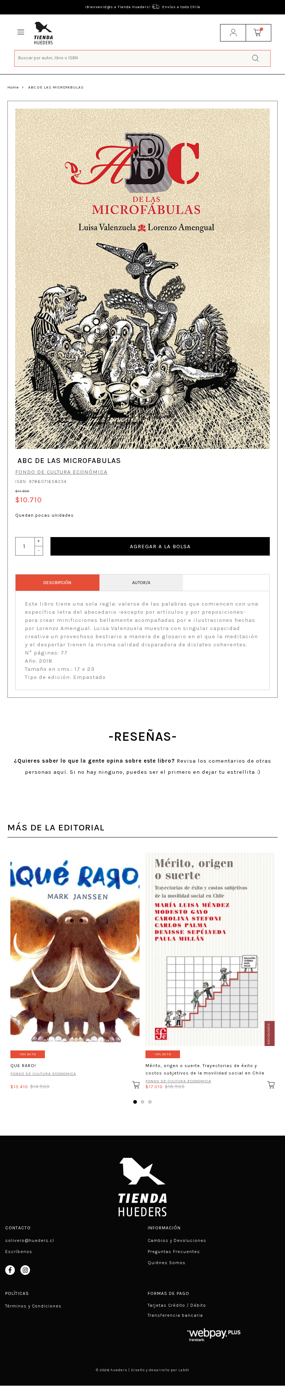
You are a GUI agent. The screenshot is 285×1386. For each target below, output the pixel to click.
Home (13, 87)
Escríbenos (18, 1251)
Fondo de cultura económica (61, 472)
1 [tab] (135, 1102)
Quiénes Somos (167, 1262)
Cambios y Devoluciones (177, 1240)
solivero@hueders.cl (29, 1240)
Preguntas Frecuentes (174, 1251)
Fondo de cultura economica (43, 1073)
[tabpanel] (74, 969)
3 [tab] (150, 1102)
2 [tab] (142, 1102)
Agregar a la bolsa (160, 546)
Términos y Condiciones (33, 1306)
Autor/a (141, 582)
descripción (57, 582)
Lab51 (183, 1370)
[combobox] (142, 57)
